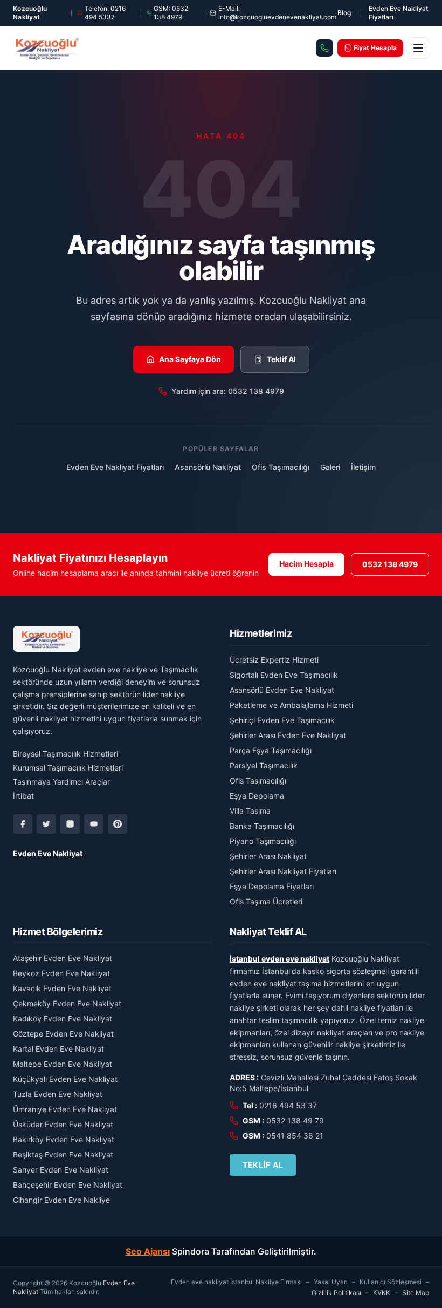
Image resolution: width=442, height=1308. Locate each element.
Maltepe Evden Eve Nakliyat (62, 1063)
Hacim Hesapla (306, 563)
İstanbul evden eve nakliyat (279, 958)
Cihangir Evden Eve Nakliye (61, 1199)
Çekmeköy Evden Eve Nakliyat (67, 1003)
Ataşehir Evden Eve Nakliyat (62, 958)
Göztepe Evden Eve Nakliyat (63, 1033)
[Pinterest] (117, 824)
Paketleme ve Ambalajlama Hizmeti (291, 705)
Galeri (330, 467)
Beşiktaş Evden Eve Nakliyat (63, 1154)
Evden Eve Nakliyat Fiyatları (398, 12)
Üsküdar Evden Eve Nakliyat (63, 1124)
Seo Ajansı (148, 1251)
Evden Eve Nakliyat (47, 853)
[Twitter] (46, 824)
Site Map (415, 1293)
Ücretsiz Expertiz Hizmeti (274, 659)
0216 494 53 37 (288, 1105)
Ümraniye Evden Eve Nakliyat (65, 1109)
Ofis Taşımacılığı (280, 467)
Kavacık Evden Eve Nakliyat (62, 988)
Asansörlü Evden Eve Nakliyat (282, 689)
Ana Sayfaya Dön (190, 359)
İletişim (363, 467)
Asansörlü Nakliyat (208, 467)
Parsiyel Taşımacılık (264, 765)
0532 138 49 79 (295, 1120)
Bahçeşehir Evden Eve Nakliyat (67, 1184)
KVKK (381, 1293)
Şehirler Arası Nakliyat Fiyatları (283, 871)
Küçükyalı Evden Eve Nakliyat (65, 1079)
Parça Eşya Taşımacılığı (271, 750)
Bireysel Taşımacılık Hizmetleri (65, 753)
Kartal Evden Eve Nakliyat (58, 1048)
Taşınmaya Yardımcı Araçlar (61, 781)
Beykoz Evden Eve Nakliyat (61, 973)
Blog (344, 13)
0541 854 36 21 (294, 1135)
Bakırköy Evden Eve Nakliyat (63, 1139)
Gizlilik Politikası (336, 1293)
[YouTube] (93, 824)
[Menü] (418, 48)
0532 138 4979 (390, 564)
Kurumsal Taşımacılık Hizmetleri (68, 767)
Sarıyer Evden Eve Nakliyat (60, 1169)
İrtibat (23, 795)
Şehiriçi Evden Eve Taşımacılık (282, 720)
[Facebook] (22, 824)
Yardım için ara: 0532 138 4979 (227, 391)
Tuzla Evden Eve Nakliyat (57, 1094)
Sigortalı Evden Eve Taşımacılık (284, 674)
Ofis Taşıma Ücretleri (266, 901)
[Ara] (324, 48)
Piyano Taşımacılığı (263, 841)
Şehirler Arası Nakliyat (268, 856)
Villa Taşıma (250, 810)
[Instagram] (70, 824)
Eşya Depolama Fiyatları (272, 886)
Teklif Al (281, 359)
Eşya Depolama (257, 795)
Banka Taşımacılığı (262, 825)
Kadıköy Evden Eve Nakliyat (62, 1018)
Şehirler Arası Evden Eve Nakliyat (288, 735)
